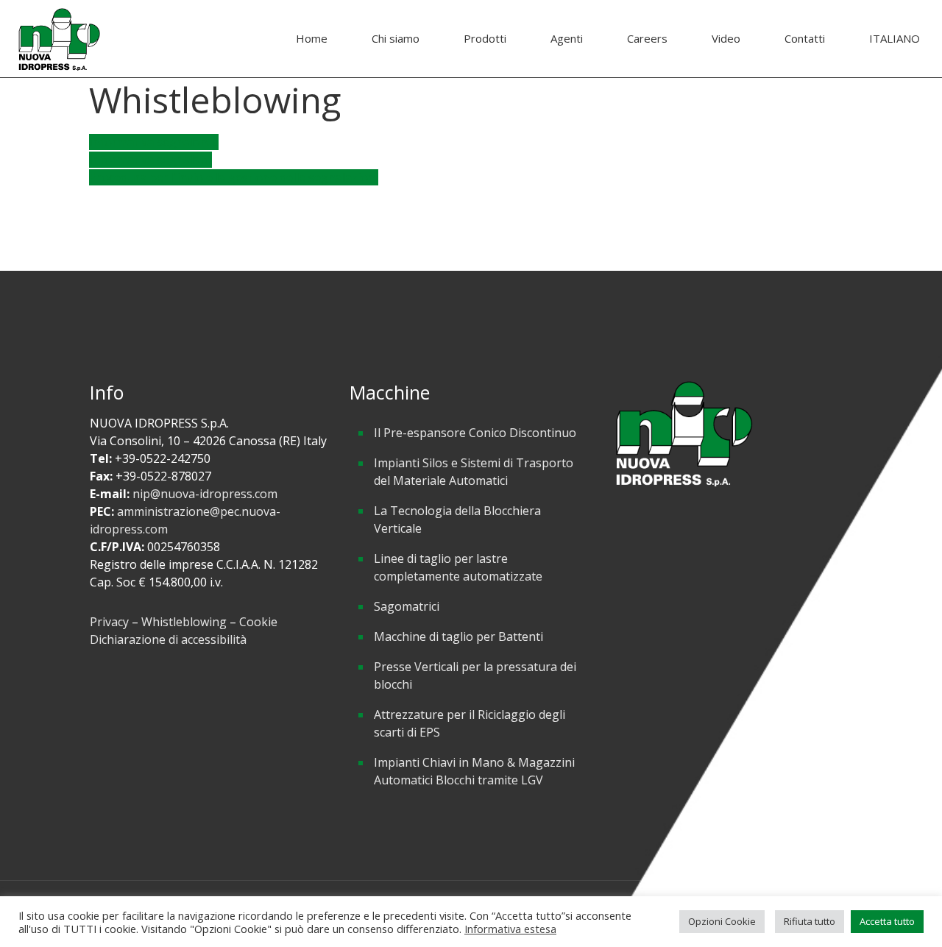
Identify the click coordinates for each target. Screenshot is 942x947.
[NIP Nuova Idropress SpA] (58, 38)
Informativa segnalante (154, 142)
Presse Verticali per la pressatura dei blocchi (475, 675)
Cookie (258, 622)
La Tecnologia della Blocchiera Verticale (457, 519)
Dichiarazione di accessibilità (168, 639)
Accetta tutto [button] (887, 921)
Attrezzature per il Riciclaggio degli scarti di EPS (469, 723)
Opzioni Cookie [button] (722, 921)
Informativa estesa (510, 928)
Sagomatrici (406, 606)
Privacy (109, 622)
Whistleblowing (184, 622)
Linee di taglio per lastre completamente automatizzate (458, 567)
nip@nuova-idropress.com (204, 494)
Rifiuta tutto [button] (809, 921)
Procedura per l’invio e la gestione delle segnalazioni (233, 177)
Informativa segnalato (150, 160)
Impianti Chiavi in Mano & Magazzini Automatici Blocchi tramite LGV (474, 771)
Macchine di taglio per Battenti (458, 636)
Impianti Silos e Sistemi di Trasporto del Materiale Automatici (473, 472)
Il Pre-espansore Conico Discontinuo (475, 433)
